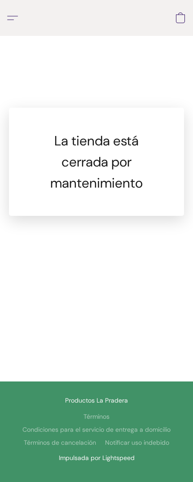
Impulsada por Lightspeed (97, 458)
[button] (14, 18)
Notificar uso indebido (137, 442)
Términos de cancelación (60, 442)
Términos (96, 416)
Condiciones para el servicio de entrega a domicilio (96, 429)
